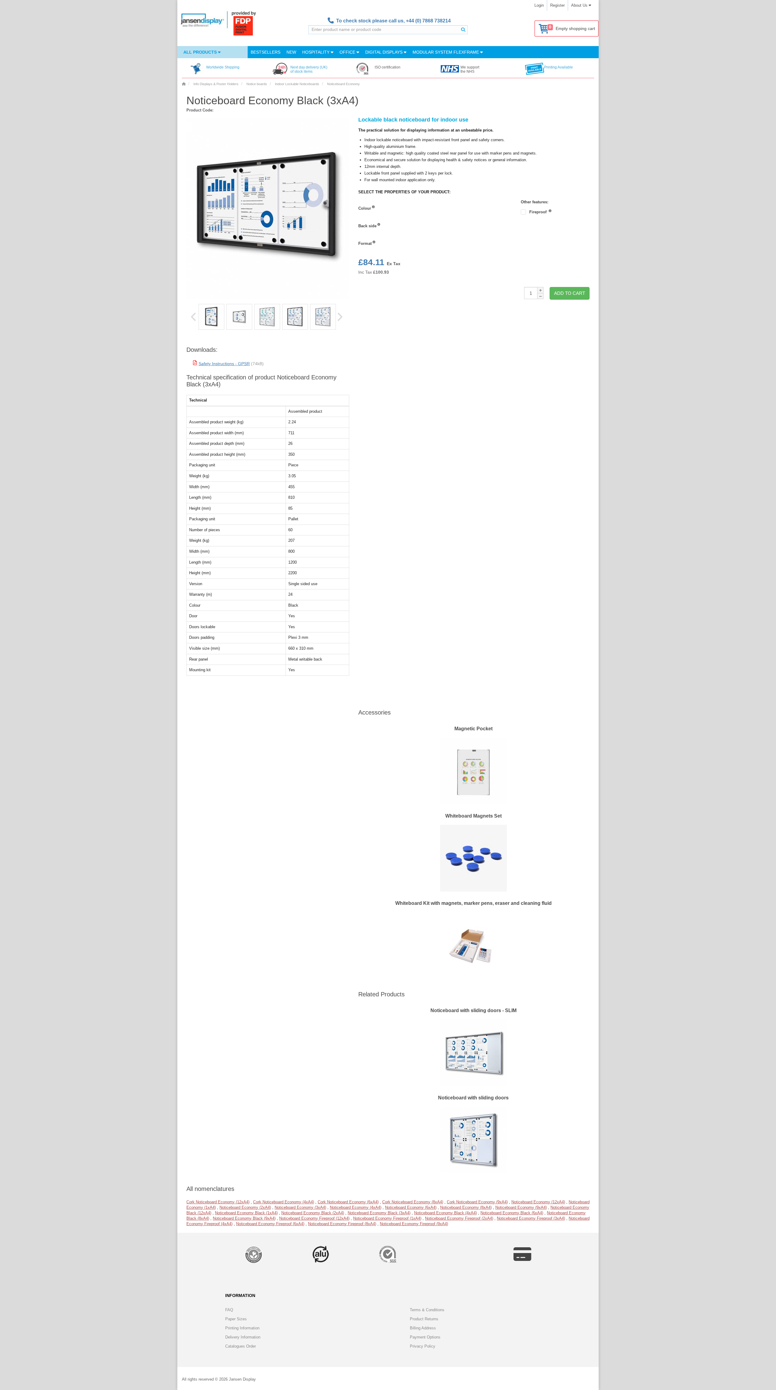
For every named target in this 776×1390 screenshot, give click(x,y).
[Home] (184, 84)
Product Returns (424, 1319)
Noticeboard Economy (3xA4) (300, 1207)
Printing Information (242, 1328)
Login (539, 5)
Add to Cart (569, 293)
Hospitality (316, 52)
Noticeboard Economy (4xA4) (355, 1207)
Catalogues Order (240, 1346)
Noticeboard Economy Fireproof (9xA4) (414, 1224)
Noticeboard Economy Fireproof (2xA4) (459, 1218)
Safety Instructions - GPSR (224, 363)
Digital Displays (384, 52)
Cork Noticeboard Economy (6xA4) (348, 1202)
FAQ (229, 1310)
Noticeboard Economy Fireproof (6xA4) (270, 1224)
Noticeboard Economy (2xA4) (245, 1207)
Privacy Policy (422, 1346)
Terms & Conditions (427, 1310)
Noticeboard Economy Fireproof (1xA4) (387, 1218)
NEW (291, 52)
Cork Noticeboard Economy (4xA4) (283, 1202)
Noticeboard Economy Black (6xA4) (511, 1213)
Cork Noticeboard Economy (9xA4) (477, 1202)
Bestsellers (265, 52)
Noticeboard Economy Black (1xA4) (246, 1213)
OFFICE (348, 52)
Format (365, 243)
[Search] (463, 29)
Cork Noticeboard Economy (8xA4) (412, 1202)
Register (557, 5)
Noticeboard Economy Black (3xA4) (379, 1213)
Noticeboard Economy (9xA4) (521, 1207)
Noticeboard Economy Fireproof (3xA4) (531, 1218)
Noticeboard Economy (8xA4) (466, 1207)
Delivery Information (242, 1337)
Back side (367, 226)
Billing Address (423, 1328)
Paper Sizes (236, 1319)
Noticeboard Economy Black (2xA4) (312, 1213)
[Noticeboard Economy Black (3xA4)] (211, 317)
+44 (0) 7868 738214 (428, 20)
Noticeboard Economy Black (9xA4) (244, 1218)
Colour (364, 208)
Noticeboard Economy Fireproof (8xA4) (342, 1224)
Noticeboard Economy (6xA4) (410, 1207)
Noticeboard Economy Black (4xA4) (445, 1213)
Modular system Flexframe (446, 52)
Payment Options (425, 1337)
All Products (200, 52)
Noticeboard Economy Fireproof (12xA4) (314, 1218)
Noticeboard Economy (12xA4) (538, 1202)
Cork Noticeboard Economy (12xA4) (217, 1202)
